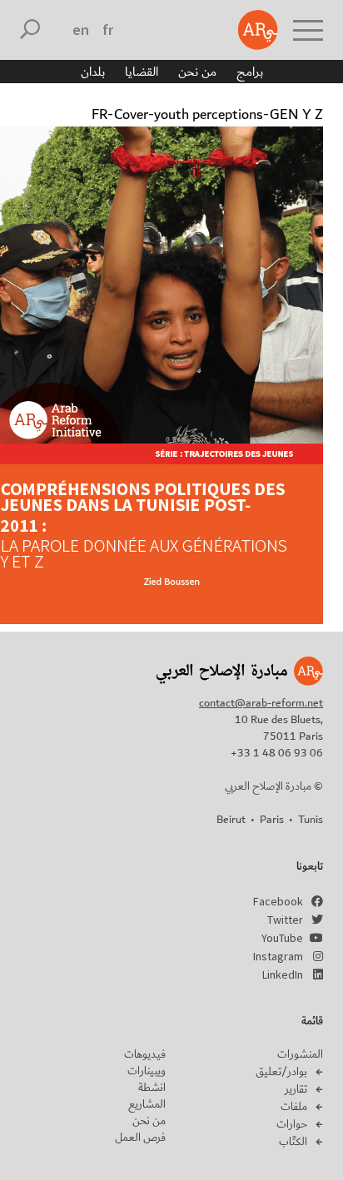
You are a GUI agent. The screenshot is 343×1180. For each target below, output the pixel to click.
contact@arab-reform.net (261, 703)
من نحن (197, 71)
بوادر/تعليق (281, 1072)
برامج (249, 71)
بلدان (93, 71)
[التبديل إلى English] (81, 29)
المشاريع (147, 1104)
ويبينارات (146, 1071)
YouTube (282, 937)
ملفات (294, 1107)
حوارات (291, 1124)
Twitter (285, 919)
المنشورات (300, 1054)
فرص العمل (140, 1137)
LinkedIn (282, 974)
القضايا (141, 71)
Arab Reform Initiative (258, 30)
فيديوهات (145, 1054)
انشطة (152, 1087)
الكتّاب (293, 1142)
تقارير (296, 1089)
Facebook (278, 901)
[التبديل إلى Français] (107, 29)
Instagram (278, 956)
